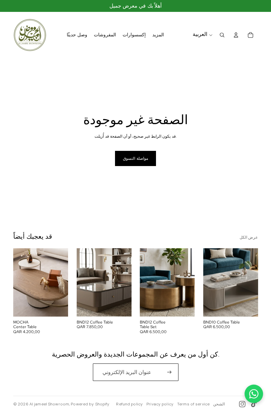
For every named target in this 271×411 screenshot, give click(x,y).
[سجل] (169, 372)
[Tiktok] (254, 404)
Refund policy (129, 404)
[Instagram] (242, 404)
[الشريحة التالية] (63, 282)
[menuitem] (158, 35)
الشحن (219, 404)
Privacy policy (160, 404)
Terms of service (193, 404)
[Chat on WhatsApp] (254, 394)
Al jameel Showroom (49, 404)
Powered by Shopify (90, 404)
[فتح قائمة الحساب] (236, 35)
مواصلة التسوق (135, 158)
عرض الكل (249, 237)
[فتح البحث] (222, 35)
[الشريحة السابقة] (18, 282)
